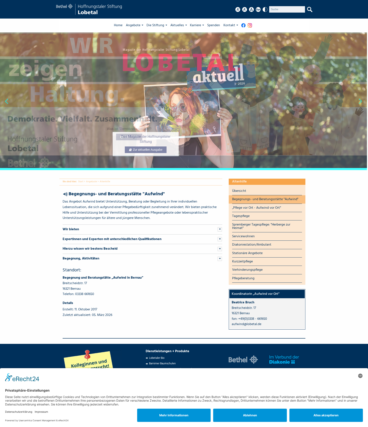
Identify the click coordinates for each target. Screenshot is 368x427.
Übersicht (239, 191)
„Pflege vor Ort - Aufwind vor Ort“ (256, 208)
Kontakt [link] (229, 25)
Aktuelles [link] (177, 25)
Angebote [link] (133, 25)
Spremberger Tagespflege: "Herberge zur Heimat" (261, 226)
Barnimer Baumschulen (162, 363)
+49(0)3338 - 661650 (252, 319)
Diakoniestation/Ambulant (251, 245)
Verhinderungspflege (247, 270)
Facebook (244, 25)
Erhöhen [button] (237, 9)
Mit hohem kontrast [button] (265, 9)
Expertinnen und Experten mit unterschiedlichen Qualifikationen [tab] (112, 239)
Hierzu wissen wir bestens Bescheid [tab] (90, 249)
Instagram (251, 25)
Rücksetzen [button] (251, 9)
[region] (184, 101)
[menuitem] (120, 25)
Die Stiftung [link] (155, 25)
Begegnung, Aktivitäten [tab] (81, 258)
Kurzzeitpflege (242, 261)
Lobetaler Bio (156, 358)
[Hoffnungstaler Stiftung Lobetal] (89, 9)
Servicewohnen (243, 236)
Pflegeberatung (243, 278)
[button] (183, 101)
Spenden (213, 25)
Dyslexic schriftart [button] (258, 9)
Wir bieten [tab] (71, 229)
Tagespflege (241, 216)
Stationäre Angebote (247, 253)
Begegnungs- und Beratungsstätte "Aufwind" (265, 199)
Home (118, 25)
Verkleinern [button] (244, 9)
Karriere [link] (195, 25)
